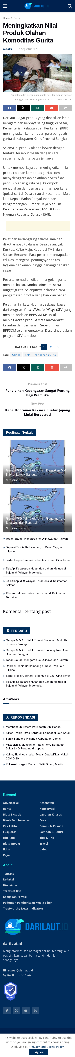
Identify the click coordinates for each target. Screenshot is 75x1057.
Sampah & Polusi (51, 832)
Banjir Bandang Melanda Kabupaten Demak (33, 738)
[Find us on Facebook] (7, 1010)
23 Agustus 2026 (17, 480)
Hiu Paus (9, 838)
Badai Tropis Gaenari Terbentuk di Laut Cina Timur (38, 560)
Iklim (6, 849)
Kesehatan (47, 803)
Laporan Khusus (51, 814)
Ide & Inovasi (12, 843)
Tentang (8, 873)
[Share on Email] (51, 108)
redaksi (8, 49)
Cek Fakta (10, 826)
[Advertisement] (38, 226)
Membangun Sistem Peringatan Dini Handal (33, 726)
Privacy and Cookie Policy (47, 1047)
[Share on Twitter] (23, 108)
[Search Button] (70, 6)
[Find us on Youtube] (26, 1010)
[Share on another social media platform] (65, 108)
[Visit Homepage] (37, 6)
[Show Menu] (5, 6)
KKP (27, 354)
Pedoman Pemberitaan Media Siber (27, 903)
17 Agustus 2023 (28, 49)
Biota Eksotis (12, 814)
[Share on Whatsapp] (37, 108)
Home (6, 18)
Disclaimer (10, 885)
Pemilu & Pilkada (51, 826)
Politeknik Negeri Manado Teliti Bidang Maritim (35, 764)
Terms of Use (12, 891)
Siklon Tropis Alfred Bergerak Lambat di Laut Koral (38, 732)
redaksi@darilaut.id (19, 970)
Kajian (7, 855)
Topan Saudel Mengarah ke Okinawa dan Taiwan (37, 538)
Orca (43, 820)
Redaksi (8, 879)
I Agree (38, 1052)
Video (43, 849)
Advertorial (11, 803)
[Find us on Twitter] (16, 1010)
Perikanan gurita (45, 354)
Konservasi (47, 809)
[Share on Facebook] (9, 108)
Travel (44, 843)
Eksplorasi (10, 832)
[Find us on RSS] (35, 1010)
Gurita (16, 354)
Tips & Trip (47, 838)
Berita (17, 18)
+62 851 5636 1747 (18, 975)
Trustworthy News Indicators (23, 908)
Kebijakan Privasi (15, 897)
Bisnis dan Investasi (16, 820)
